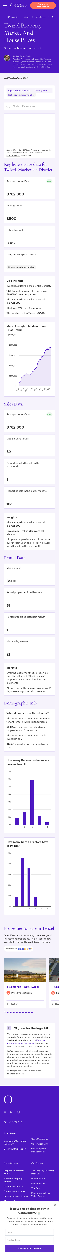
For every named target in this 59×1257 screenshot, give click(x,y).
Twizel (53, 17)
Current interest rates (14, 1191)
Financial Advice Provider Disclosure (26, 1042)
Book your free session (15, 1148)
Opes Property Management (38, 1150)
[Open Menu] (5, 5)
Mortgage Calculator (14, 1200)
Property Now (38, 1183)
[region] (29, 131)
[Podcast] (5, 1112)
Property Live (38, 1178)
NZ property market (13, 17)
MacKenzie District (41, 17)
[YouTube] (12, 1112)
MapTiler (36, 152)
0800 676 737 (13, 1122)
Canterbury (27, 17)
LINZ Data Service (29, 150)
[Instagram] (18, 1112)
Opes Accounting (40, 1143)
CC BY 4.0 (24, 152)
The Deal (35, 1188)
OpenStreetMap (13, 155)
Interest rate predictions (16, 1196)
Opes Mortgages (39, 1138)
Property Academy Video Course (40, 1195)
